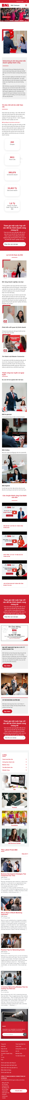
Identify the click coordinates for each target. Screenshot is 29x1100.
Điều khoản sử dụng (6, 1070)
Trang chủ (3, 1044)
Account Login (20, 1)
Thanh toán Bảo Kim (7, 759)
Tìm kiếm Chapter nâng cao (6, 1054)
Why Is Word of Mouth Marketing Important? (11, 913)
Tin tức (2, 1057)
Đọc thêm (7, 666)
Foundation (14, 825)
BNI (14, 789)
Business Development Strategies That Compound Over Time (13, 874)
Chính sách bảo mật (6, 1072)
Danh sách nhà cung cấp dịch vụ (9, 1067)
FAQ (2, 1059)
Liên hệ (17, 1051)
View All (24, 854)
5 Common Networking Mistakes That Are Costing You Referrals (14, 987)
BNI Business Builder (14, 843)
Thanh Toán (18, 1046)
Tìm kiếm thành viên (7, 767)
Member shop (5, 764)
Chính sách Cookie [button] (5, 1097)
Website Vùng (6, 770)
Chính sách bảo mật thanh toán (9, 1065)
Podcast (14, 807)
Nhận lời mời (6, 17)
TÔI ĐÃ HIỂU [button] (18, 1091)
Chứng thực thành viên (8, 762)
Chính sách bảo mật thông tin (8, 1063)
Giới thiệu (3, 1046)
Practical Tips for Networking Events (13, 950)
